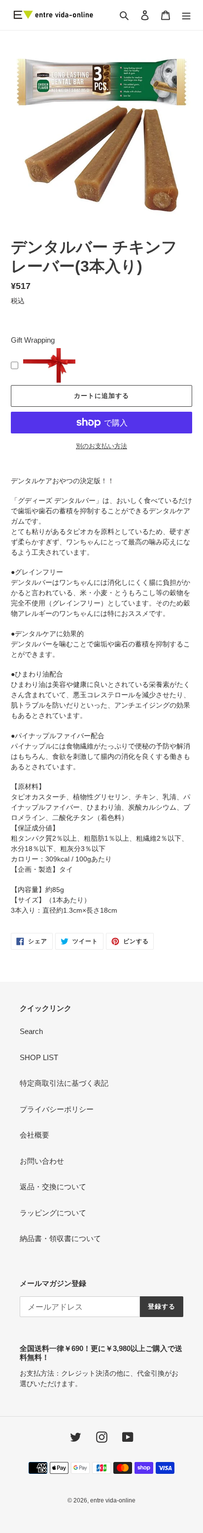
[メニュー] (186, 15)
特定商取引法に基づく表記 (64, 1083)
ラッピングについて (53, 1213)
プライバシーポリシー (57, 1109)
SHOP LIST (39, 1057)
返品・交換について (53, 1186)
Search (31, 1031)
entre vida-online (112, 1500)
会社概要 (34, 1135)
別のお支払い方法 (101, 446)
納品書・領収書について (60, 1238)
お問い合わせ (42, 1161)
